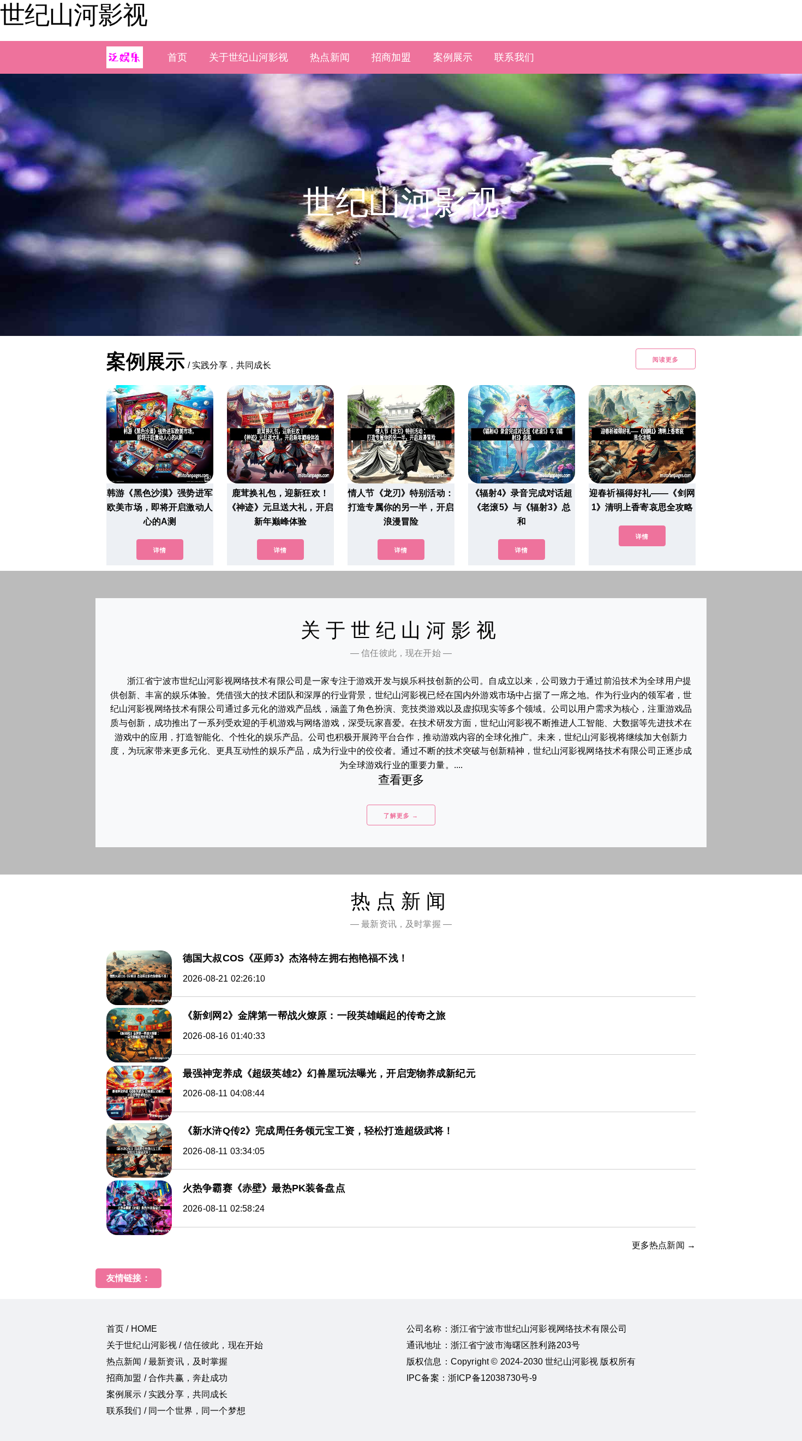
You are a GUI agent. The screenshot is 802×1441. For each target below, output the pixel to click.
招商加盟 (391, 57)
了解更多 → (401, 815)
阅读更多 (666, 359)
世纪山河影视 (73, 15)
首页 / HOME (131, 1328)
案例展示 (453, 57)
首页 (177, 57)
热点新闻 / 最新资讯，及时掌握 (167, 1361)
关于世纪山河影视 (248, 57)
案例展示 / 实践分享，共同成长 (167, 1394)
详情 (159, 550)
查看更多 (401, 780)
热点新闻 (330, 57)
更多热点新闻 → (664, 1245)
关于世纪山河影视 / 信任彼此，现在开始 (184, 1345)
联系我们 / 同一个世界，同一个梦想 (176, 1410)
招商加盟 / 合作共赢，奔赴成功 (167, 1378)
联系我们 (514, 57)
